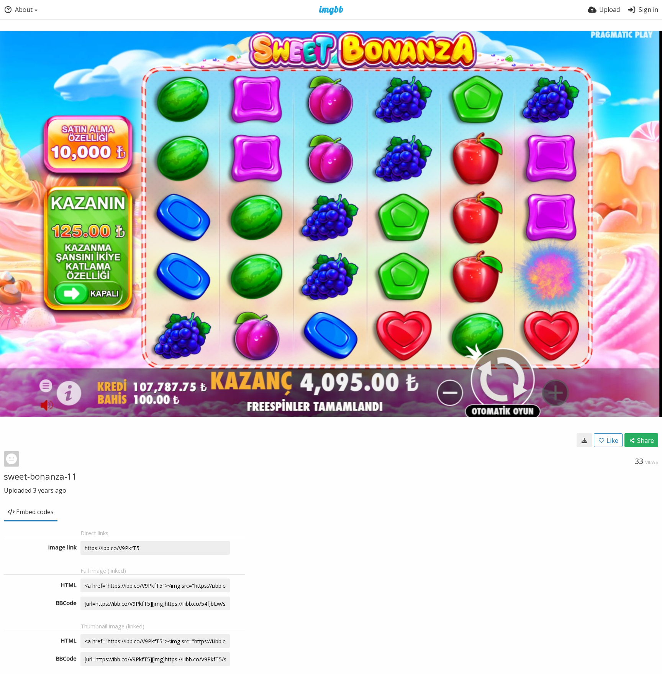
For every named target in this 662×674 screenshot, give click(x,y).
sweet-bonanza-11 (40, 476)
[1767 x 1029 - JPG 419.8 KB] (584, 440)
